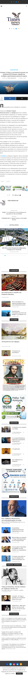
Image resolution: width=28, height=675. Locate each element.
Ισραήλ (2, 181)
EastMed (3, 156)
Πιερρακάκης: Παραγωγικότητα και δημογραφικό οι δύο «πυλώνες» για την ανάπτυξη (18, 531)
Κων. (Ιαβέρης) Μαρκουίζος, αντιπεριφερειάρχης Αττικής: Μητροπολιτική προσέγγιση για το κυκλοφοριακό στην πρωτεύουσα (13, 521)
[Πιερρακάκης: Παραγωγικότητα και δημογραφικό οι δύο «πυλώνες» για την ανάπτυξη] (6, 530)
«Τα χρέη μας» (16, 449)
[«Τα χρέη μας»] (6, 451)
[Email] (16, 2)
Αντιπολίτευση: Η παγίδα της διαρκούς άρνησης (11, 293)
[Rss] (18, 2)
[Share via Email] (20, 195)
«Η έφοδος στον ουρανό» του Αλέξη (19, 428)
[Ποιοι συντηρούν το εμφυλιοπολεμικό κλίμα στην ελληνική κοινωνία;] (6, 304)
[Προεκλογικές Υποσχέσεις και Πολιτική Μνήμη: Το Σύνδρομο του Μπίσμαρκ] (6, 313)
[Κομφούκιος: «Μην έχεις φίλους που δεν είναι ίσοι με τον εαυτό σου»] (6, 608)
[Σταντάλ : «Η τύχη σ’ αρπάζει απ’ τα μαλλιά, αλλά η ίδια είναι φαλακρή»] (6, 598)
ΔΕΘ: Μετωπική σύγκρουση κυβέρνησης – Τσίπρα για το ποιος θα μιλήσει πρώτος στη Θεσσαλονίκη (14, 626)
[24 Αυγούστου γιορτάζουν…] (6, 353)
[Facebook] (9, 2)
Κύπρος (8, 181)
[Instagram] (13, 2)
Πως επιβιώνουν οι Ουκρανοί (17, 460)
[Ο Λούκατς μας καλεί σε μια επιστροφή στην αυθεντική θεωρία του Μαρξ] (6, 558)
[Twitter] (11, 2)
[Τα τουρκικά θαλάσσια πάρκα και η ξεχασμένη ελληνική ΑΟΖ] (6, 440)
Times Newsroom (11, 78)
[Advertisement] (14, 51)
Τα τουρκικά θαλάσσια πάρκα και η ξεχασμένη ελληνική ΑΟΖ (18, 439)
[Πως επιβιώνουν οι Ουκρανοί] (6, 462)
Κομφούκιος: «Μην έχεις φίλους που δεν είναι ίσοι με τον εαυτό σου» (19, 607)
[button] (1, 242)
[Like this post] (10, 195)
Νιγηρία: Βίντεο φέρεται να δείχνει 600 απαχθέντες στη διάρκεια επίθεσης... (14, 248)
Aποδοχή (19, 673)
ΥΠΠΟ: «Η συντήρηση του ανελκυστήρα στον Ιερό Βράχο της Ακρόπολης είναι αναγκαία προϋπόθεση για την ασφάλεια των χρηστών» (14, 620)
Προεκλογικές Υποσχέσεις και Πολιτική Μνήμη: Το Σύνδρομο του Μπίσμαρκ (19, 313)
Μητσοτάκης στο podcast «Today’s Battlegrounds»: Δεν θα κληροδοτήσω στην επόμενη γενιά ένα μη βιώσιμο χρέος (19, 540)
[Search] (26, 6)
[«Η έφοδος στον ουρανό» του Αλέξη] (6, 429)
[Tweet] (22, 98)
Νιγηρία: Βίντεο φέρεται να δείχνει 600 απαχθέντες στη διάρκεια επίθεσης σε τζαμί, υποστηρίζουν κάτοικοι (12, 633)
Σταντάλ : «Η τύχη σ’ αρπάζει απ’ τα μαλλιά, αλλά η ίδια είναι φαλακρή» (18, 598)
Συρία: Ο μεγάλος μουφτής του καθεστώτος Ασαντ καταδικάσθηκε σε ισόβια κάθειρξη (14, 638)
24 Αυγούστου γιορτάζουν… (16, 351)
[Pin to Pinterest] (15, 195)
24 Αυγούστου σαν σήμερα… (11, 341)
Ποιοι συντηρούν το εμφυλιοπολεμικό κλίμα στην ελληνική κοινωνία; (19, 303)
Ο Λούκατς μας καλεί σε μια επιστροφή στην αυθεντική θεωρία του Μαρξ (18, 559)
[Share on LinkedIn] (17, 195)
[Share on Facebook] (12, 195)
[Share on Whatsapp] (18, 195)
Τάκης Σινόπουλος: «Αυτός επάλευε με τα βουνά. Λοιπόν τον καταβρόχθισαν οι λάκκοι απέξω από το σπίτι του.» (14, 589)
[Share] (10, 98)
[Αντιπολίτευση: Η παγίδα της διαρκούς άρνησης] (14, 282)
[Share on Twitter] (14, 195)
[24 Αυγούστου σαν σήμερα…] (14, 331)
